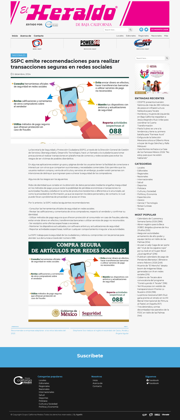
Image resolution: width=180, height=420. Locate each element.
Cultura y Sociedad (146, 191)
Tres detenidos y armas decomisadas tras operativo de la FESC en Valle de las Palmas (153, 310)
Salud (140, 182)
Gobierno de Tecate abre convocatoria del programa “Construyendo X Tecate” (150, 280)
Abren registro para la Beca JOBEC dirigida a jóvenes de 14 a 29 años (152, 227)
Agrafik (79, 415)
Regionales (143, 36)
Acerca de (25, 36)
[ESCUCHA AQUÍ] (90, 43)
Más (166, 36)
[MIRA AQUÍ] (37, 43)
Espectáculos (143, 197)
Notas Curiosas (144, 206)
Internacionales (145, 179)
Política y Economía (147, 194)
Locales (119, 36)
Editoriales (131, 36)
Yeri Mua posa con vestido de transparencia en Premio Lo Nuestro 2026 (151, 289)
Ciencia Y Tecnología (147, 203)
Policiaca (141, 188)
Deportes (142, 185)
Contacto (38, 36)
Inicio (15, 36)
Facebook (154, 380)
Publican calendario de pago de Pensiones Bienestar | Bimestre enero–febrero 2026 (153, 260)
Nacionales (156, 36)
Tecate (140, 209)
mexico (140, 200)
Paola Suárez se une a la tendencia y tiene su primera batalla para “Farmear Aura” (151, 131)
